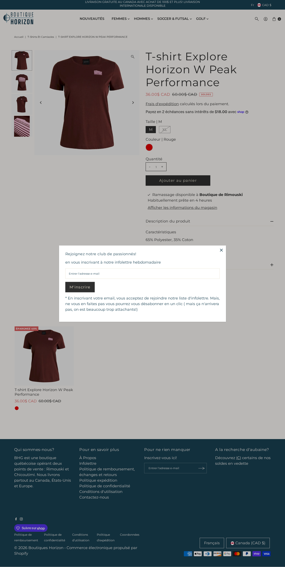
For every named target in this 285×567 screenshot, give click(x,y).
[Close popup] (221, 250)
